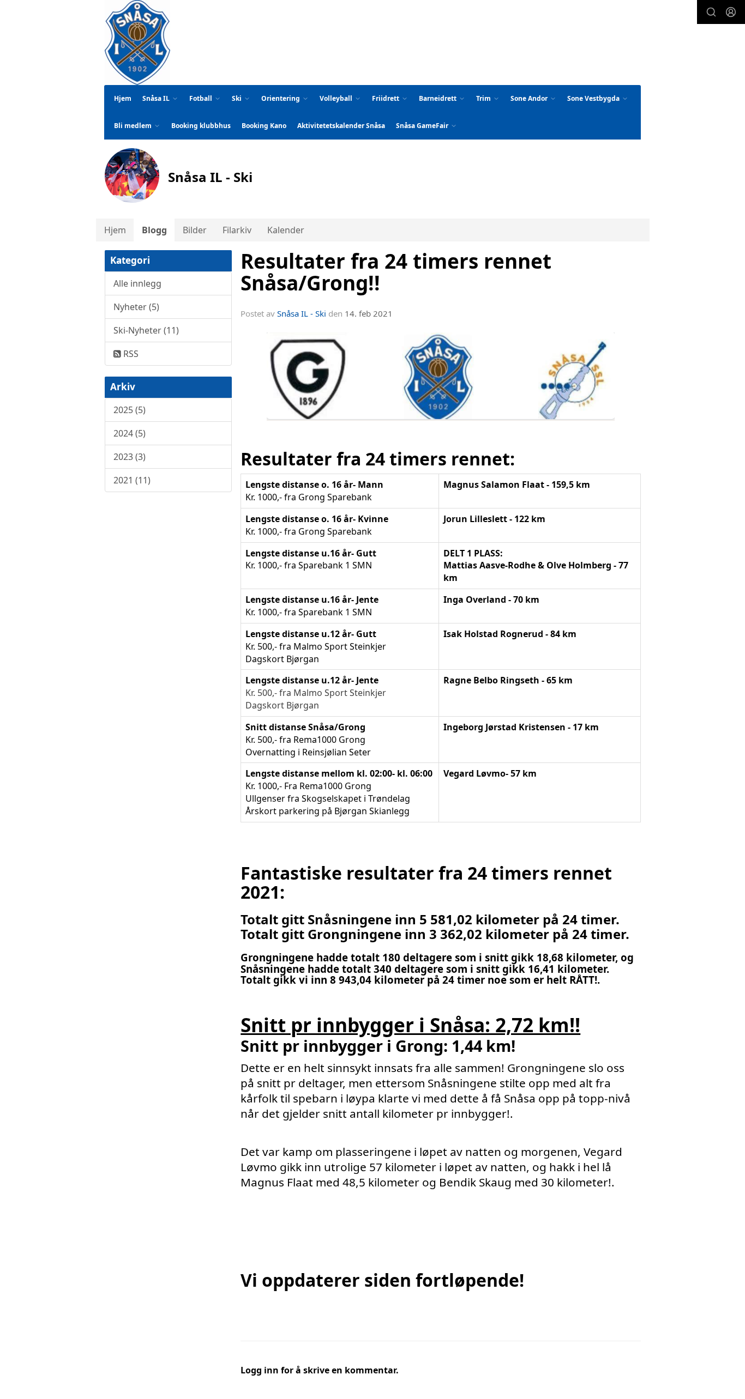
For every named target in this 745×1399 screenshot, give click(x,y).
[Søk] (711, 12)
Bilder (195, 230)
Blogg (154, 230)
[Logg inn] (731, 12)
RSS (130, 354)
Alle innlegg (137, 283)
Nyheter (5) (136, 307)
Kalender (285, 230)
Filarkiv (237, 230)
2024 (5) (129, 433)
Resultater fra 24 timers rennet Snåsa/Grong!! (396, 272)
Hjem (122, 98)
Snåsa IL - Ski (301, 313)
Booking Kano (264, 125)
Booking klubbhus (201, 125)
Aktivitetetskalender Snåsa (341, 125)
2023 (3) (129, 457)
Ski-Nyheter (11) (146, 330)
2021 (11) (132, 480)
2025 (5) (129, 410)
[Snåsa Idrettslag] (137, 42)
